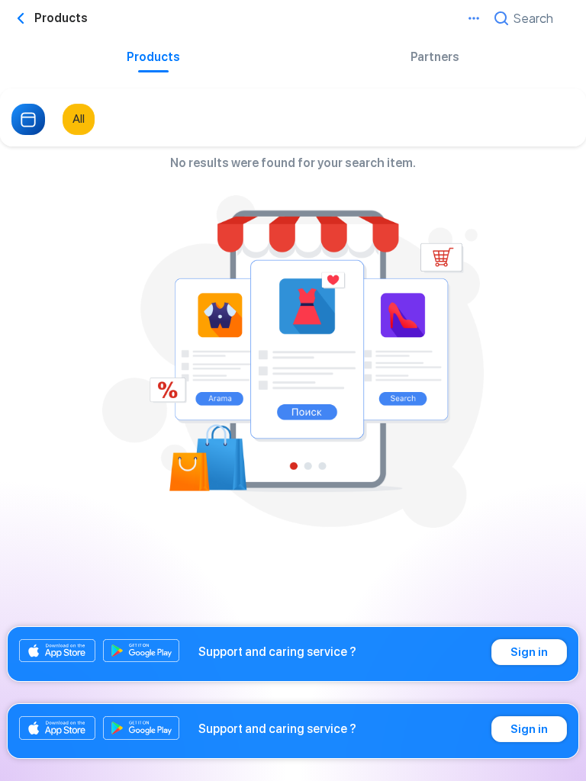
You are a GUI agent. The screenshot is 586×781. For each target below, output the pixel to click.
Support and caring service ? (277, 651)
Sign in (529, 652)
